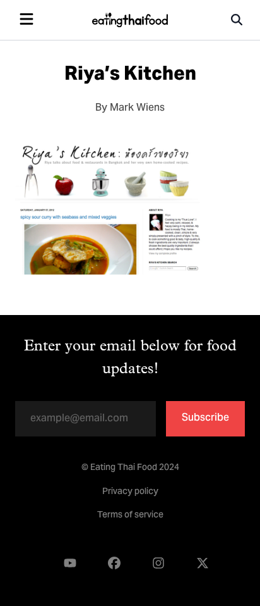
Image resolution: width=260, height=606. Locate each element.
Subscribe (205, 418)
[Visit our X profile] (202, 563)
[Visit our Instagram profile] (158, 563)
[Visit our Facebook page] (114, 563)
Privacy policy (130, 492)
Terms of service (130, 515)
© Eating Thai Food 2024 (130, 468)
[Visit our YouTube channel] (70, 563)
